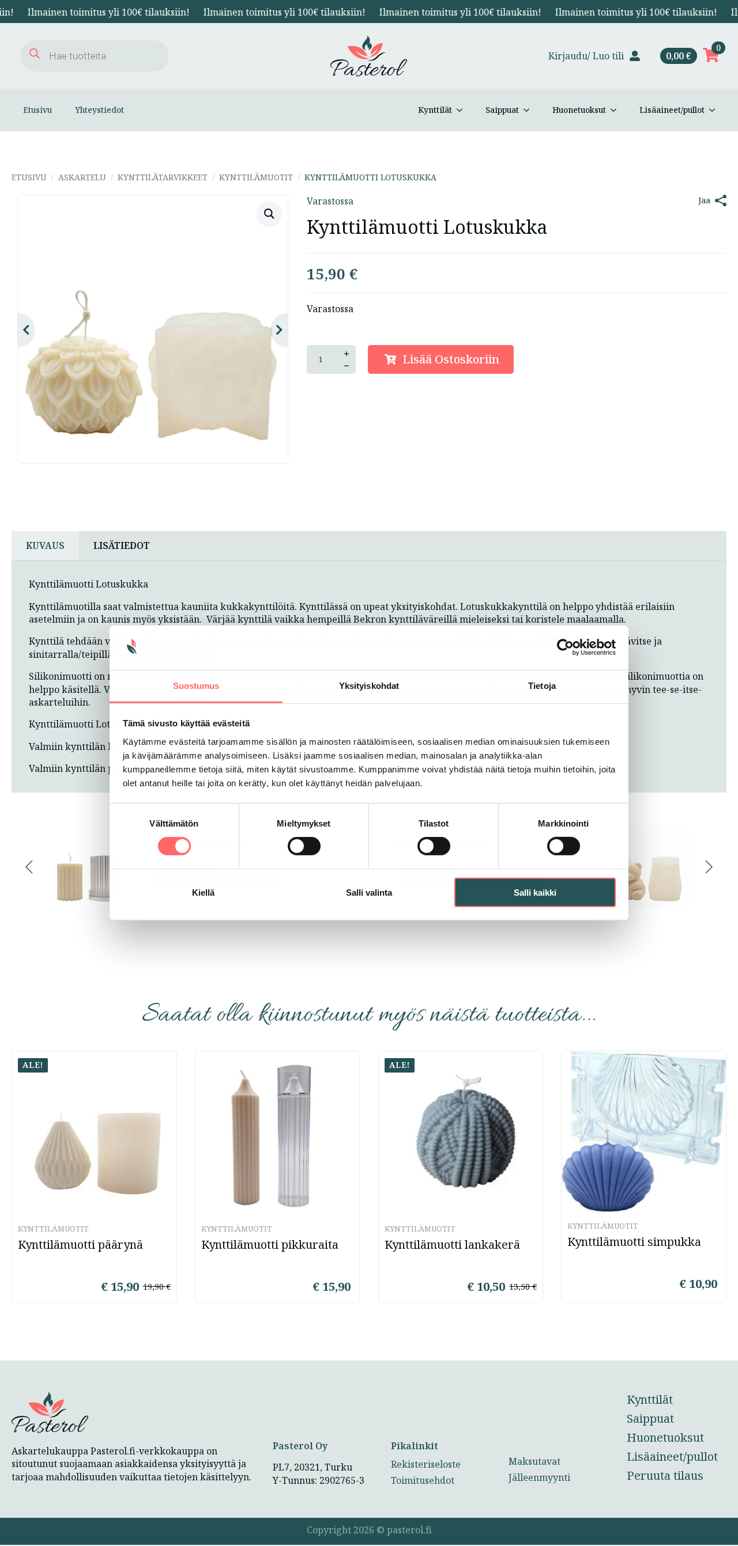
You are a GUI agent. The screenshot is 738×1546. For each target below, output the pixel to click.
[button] (269, 214)
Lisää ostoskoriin (450, 359)
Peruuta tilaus (665, 1475)
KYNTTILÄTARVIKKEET (163, 177)
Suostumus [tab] (196, 686)
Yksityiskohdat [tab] (369, 686)
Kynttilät (435, 109)
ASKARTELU (82, 177)
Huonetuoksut (579, 109)
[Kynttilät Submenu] (463, 110)
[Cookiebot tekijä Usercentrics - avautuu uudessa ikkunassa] (565, 647)
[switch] (304, 846)
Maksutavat (534, 1461)
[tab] (45, 545)
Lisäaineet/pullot (672, 109)
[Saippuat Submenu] (530, 110)
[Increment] (346, 353)
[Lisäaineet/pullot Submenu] (715, 110)
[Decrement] (346, 366)
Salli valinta (369, 892)
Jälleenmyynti (539, 1477)
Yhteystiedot (99, 109)
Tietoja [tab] (542, 686)
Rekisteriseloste (426, 1464)
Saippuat (502, 109)
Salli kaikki (535, 892)
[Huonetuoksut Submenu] (617, 110)
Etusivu (37, 109)
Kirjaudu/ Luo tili (586, 56)
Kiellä (203, 892)
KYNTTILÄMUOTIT (256, 177)
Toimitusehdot (422, 1480)
